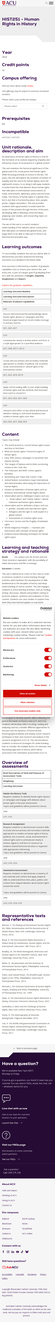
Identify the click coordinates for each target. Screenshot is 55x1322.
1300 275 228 (14, 1172)
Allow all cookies (27, 693)
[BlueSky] (26, 1252)
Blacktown (6, 1223)
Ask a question (11, 1169)
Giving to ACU (8, 1200)
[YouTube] (17, 1252)
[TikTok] (22, 1252)
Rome (25, 1223)
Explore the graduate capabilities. (17, 285)
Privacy (43, 1274)
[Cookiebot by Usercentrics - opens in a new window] (40, 609)
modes (30, 85)
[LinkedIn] (12, 1252)
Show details (41, 685)
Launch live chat (10, 1122)
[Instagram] (8, 1252)
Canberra (6, 1233)
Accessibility (7, 1274)
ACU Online (27, 1233)
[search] (46, 3)
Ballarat (5, 1218)
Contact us (7, 1205)
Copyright (20, 1274)
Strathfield (27, 1228)
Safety (4, 1278)
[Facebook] (3, 1252)
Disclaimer (32, 1274)
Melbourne (7, 1238)
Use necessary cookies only (27, 711)
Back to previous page (27, 1048)
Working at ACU (9, 1195)
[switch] (48, 658)
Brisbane (6, 1228)
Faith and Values (9, 1190)
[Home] (13, 6)
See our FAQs (8, 1159)
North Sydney (28, 1218)
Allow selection (27, 702)
